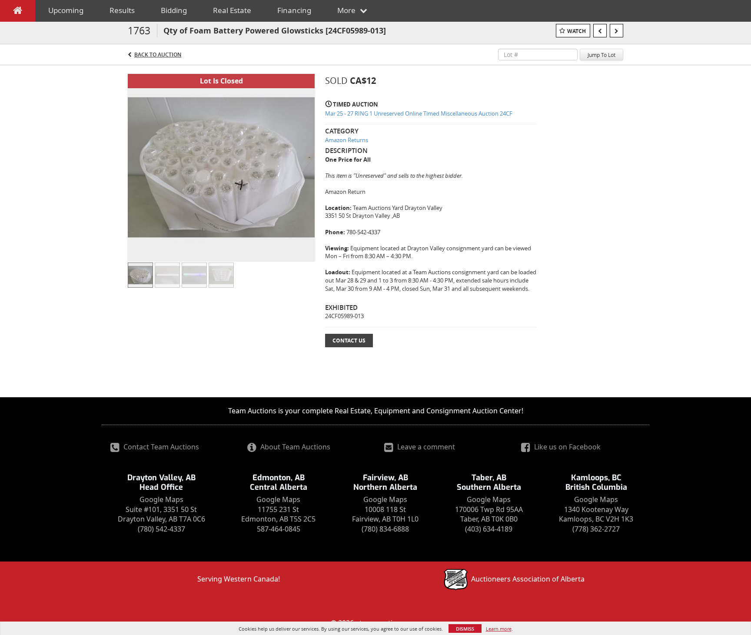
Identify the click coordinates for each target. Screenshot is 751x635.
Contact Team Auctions (160, 447)
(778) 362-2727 (596, 529)
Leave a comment (425, 447)
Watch (576, 31)
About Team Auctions (294, 447)
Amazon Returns (346, 140)
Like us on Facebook (566, 447)
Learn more (499, 628)
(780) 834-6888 (385, 529)
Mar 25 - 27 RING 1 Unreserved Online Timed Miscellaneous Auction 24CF (418, 113)
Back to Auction (157, 54)
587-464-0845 (278, 529)
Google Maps (161, 499)
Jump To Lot (601, 54)
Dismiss (465, 628)
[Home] (17, 12)
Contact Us (349, 340)
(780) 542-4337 (161, 529)
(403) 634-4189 (488, 529)
